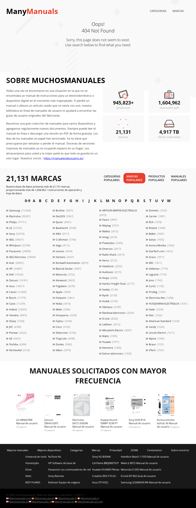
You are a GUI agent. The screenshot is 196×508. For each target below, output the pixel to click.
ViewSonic (108, 266)
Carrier (153, 216)
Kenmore (107, 347)
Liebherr (107, 324)
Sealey (106, 289)
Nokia (59, 303)
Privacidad (116, 450)
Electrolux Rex (157, 297)
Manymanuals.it (90, 498)
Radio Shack (109, 254)
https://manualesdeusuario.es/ (64, 158)
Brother (60, 210)
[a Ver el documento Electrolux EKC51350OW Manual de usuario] (81, 405)
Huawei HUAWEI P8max (105, 469)
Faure (105, 219)
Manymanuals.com (20, 498)
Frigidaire (61, 286)
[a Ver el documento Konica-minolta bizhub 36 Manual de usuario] (166, 405)
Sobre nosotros (180, 450)
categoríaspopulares (112, 178)
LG (10, 228)
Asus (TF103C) (100, 482)
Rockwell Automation (68, 263)
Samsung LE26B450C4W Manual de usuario (146, 482)
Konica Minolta (157, 245)
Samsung (14, 210)
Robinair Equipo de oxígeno (64, 482)
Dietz (28, 476)
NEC (151, 263)
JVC (11, 327)
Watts (105, 336)
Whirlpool (15, 245)
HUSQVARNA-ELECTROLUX (164, 303)
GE (10, 338)
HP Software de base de (62, 463)
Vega (58, 245)
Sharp (12, 321)
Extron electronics (112, 353)
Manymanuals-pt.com (90, 501)
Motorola (61, 274)
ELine (28, 469)
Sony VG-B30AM (101, 456)
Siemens (61, 257)
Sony (12, 233)
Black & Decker (64, 268)
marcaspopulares (134, 178)
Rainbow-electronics (114, 313)
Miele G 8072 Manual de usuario (139, 463)
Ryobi (105, 295)
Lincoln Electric (157, 332)
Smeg (105, 237)
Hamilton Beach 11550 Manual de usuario (145, 456)
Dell (11, 274)
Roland (153, 228)
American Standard (160, 321)
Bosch (12, 297)
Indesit (13, 309)
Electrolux (15, 216)
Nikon (59, 350)
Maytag (106, 225)
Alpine (152, 338)
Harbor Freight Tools (114, 283)
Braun (152, 344)
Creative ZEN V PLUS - (104, 476)
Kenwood (61, 280)
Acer (11, 263)
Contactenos (154, 450)
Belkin (152, 233)
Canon (13, 292)
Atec (151, 315)
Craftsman (62, 239)
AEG (11, 239)
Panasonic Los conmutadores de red (69, 469)
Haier (152, 309)
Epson (59, 222)
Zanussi (13, 280)
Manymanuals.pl (18, 501)
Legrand (153, 274)
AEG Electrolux (17, 257)
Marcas (178, 11)
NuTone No (54, 456)
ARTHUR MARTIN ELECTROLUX (119, 210)
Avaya (105, 278)
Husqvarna (62, 315)
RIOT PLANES (32, 482)
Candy (152, 327)
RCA (151, 222)
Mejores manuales (17, 450)
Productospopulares (156, 178)
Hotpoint (61, 297)
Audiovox (107, 272)
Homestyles (32, 463)
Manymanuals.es (64, 501)
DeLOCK (60, 216)
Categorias (158, 11)
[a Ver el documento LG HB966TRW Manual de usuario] (25, 405)
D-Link (105, 318)
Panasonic (15, 251)
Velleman (154, 268)
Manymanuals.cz (41, 501)
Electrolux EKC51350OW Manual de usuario (83, 423)
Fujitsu (59, 321)
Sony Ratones (56, 476)
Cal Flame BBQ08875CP (105, 463)
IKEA (58, 233)
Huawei (106, 342)
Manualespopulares (179, 178)
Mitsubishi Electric (112, 330)
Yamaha (14, 315)
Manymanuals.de (45, 498)
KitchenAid (15, 350)
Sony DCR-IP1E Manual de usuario (139, 421)
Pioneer (13, 332)
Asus (12, 286)
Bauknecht (62, 228)
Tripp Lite (61, 338)
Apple (59, 292)
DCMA (134, 450)
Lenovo (60, 251)
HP (11, 268)
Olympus (107, 307)
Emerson (107, 248)
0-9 (27, 200)
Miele (59, 309)
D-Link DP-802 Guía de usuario (138, 476)
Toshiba (13, 344)
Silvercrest (62, 332)
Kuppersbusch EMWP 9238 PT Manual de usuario (111, 423)
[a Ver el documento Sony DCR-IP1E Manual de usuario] (138, 405)
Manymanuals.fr (67, 498)
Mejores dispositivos (49, 450)
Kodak (105, 301)
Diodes (60, 344)
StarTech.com (156, 251)
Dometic (154, 210)
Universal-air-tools (36, 456)
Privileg (153, 292)
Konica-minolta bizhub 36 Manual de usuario (167, 423)
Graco (152, 257)
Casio (12, 303)
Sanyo (152, 239)
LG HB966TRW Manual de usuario (27, 421)
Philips (13, 222)
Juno (151, 280)
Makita (106, 231)
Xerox (105, 260)
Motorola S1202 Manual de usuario (141, 469)
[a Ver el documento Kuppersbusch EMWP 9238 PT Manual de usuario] (110, 405)
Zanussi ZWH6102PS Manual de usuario (55, 423)
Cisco (59, 327)
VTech (152, 350)
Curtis (152, 286)
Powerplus (108, 243)
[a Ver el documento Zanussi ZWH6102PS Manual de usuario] (53, 405)
